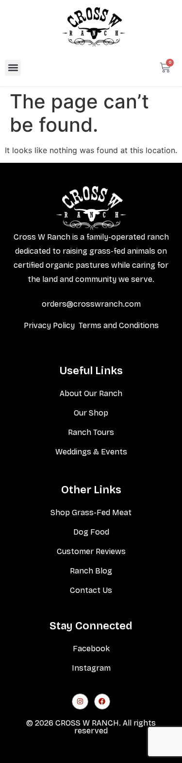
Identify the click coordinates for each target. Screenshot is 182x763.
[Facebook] (102, 702)
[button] (13, 68)
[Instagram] (80, 702)
